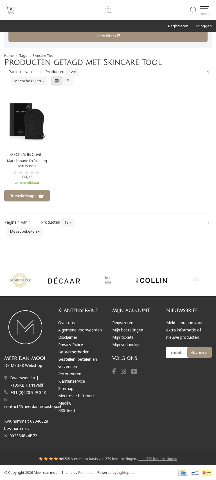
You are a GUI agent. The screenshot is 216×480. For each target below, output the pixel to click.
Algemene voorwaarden (80, 330)
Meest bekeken (28, 80)
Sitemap (65, 388)
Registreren (178, 25)
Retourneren (69, 373)
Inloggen (204, 25)
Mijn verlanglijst (126, 344)
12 (71, 71)
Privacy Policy (70, 344)
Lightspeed (126, 472)
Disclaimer (67, 337)
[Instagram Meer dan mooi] (125, 372)
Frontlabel (86, 472)
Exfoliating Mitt (27, 154)
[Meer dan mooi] (108, 9)
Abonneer (199, 352)
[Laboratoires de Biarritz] (196, 279)
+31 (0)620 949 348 (28, 392)
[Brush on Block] (20, 280)
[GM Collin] (152, 280)
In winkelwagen (25, 195)
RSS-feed (66, 410)
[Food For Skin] (108, 280)
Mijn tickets (123, 337)
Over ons (66, 322)
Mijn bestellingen (127, 330)
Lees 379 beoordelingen (157, 458)
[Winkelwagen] (10, 12)
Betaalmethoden (73, 352)
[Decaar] (64, 280)
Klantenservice (71, 381)
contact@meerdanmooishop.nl (32, 406)
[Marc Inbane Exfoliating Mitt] (27, 121)
